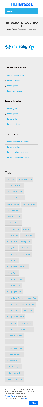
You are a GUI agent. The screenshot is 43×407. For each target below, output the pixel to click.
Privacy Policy (10, 396)
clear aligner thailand (13, 223)
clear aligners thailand (14, 217)
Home (9, 29)
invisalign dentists (12, 260)
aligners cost (11, 179)
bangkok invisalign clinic (14, 185)
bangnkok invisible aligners (15, 198)
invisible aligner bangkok (14, 335)
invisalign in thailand (13, 310)
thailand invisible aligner (14, 379)
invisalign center (12, 248)
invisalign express (12, 273)
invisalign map (28, 310)
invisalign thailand (25, 323)
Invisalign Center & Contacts (18, 142)
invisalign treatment (26, 329)
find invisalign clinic (13, 229)
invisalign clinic (25, 248)
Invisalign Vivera (13, 124)
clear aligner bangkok (29, 204)
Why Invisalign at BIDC (16, 75)
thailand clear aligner (13, 367)
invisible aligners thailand (14, 348)
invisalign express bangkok (15, 279)
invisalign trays (11, 329)
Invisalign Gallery (14, 147)
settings (25, 398)
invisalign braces (12, 242)
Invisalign (26, 229)
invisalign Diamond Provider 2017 (17, 267)
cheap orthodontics (13, 204)
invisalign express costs (14, 292)
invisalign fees (31, 298)
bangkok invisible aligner (14, 191)
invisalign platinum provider (15, 317)
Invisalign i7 (12, 108)
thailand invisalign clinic (14, 373)
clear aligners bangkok (14, 210)
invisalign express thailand (15, 298)
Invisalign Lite (12, 114)
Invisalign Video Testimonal (18, 157)
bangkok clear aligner (25, 179)
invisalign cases (26, 242)
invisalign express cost (14, 285)
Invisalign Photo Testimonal (18, 152)
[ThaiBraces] (21, 4)
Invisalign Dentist (14, 80)
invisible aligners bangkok (14, 342)
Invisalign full (12, 119)
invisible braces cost (13, 360)
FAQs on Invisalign (14, 91)
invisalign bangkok (27, 235)
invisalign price (11, 323)
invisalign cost (25, 254)
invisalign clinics (12, 254)
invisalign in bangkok (27, 304)
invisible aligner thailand (14, 354)
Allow (34, 403)
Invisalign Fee (12, 86)
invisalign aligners (12, 235)
